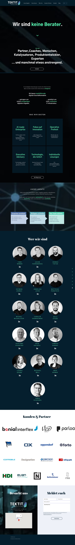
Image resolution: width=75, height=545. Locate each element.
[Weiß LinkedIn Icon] (20, 267)
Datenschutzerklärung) (48, 514)
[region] (20, 132)
